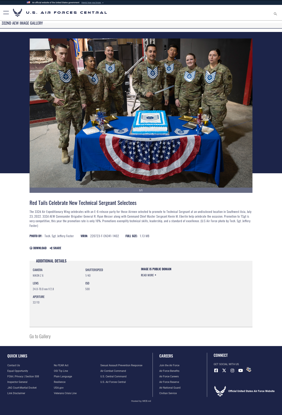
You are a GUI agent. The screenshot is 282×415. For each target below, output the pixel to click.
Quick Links (17, 356)
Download (39, 248)
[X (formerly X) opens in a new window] (224, 370)
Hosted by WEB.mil (141, 401)
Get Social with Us (226, 364)
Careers (166, 356)
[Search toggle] (276, 12)
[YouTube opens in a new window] (240, 370)
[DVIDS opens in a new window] (248, 369)
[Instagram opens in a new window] (232, 370)
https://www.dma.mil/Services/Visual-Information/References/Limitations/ (179, 296)
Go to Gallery (40, 336)
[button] (92, 2)
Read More (148, 275)
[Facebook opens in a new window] (216, 370)
